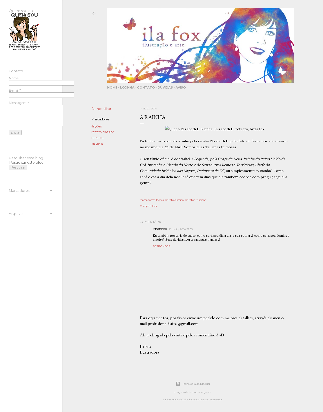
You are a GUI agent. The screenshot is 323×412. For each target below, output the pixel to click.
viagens (97, 143)
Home (112, 87)
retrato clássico (102, 132)
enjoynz (206, 392)
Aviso (181, 87)
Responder (162, 246)
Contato (146, 87)
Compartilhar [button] (101, 109)
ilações (96, 126)
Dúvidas (165, 87)
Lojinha (127, 87)
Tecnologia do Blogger (196, 383)
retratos (97, 138)
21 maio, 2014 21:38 (181, 229)
